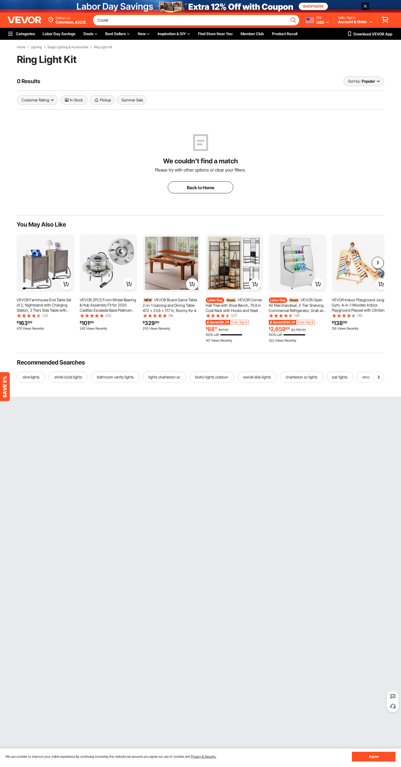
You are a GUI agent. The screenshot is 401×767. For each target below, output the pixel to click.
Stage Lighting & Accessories (67, 47)
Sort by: (354, 81)
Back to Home (200, 187)
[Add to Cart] (66, 284)
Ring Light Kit (103, 47)
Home (21, 47)
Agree (374, 756)
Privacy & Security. (203, 756)
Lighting (36, 47)
